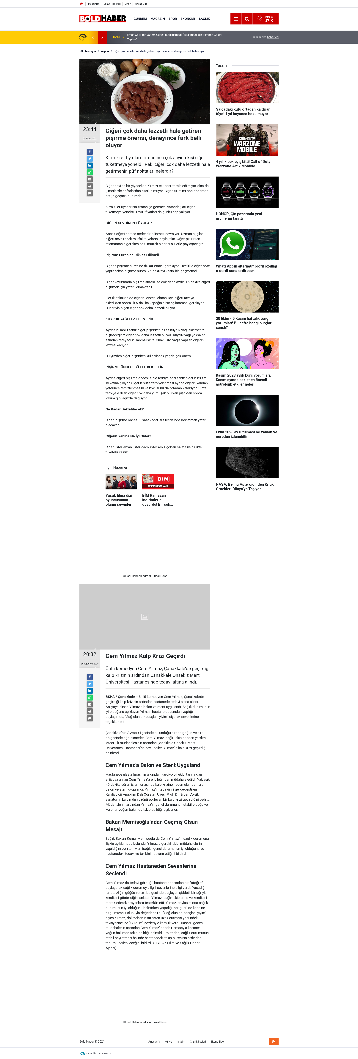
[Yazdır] (90, 186)
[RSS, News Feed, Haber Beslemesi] (274, 1041)
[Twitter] (90, 159)
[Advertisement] (144, 542)
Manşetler (93, 3)
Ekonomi (188, 19)
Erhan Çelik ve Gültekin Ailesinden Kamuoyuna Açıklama (163, 37)
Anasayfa (154, 1041)
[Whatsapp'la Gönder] (90, 172)
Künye (168, 1041)
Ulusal (127, 576)
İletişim (181, 1041)
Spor (173, 19)
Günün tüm (266, 37)
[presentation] (93, 37)
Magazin (157, 19)
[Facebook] (90, 152)
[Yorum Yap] (90, 193)
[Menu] (236, 19)
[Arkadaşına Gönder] (90, 179)
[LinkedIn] (90, 165)
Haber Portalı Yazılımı (98, 1053)
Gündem (140, 19)
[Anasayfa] (81, 3)
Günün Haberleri (112, 3)
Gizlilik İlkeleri (198, 1041)
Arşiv (128, 3)
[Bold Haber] (102, 18)
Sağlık (204, 19)
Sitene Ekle (141, 3)
